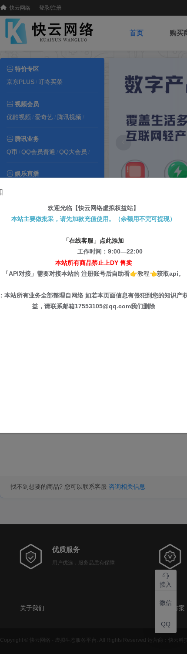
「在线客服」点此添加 (93, 240)
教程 (143, 273)
